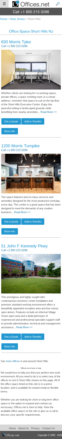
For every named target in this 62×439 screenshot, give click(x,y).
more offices (13, 361)
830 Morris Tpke (16, 42)
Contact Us (48, 428)
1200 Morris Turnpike (20, 145)
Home (12, 428)
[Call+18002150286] (31, 12)
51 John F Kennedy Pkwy (24, 246)
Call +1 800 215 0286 (14, 46)
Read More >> (48, 112)
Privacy (35, 428)
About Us (23, 428)
